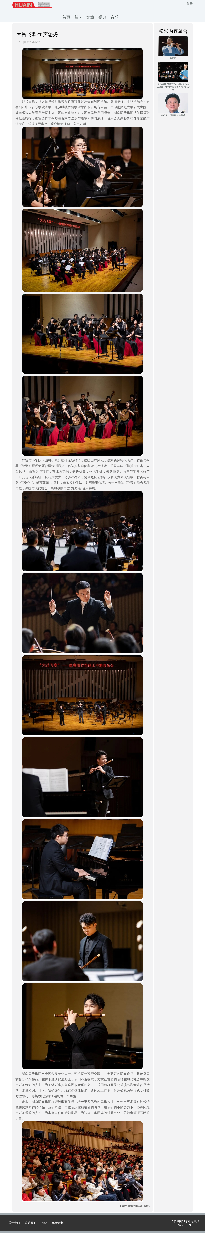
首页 (66, 17)
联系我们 (30, 1222)
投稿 (44, 1222)
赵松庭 (173, 58)
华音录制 (57, 1222)
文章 (90, 17)
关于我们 (14, 1222)
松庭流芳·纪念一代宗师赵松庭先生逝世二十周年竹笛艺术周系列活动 (173, 86)
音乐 (115, 17)
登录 (190, 3)
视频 (102, 17)
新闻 (78, 17)
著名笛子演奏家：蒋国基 (173, 115)
